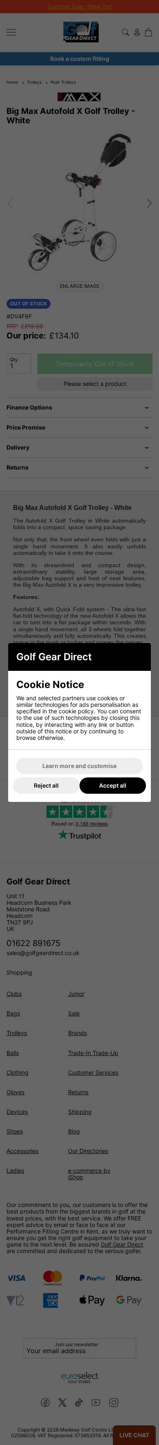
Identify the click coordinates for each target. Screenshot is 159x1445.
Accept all (112, 785)
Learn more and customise (79, 765)
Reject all (46, 785)
